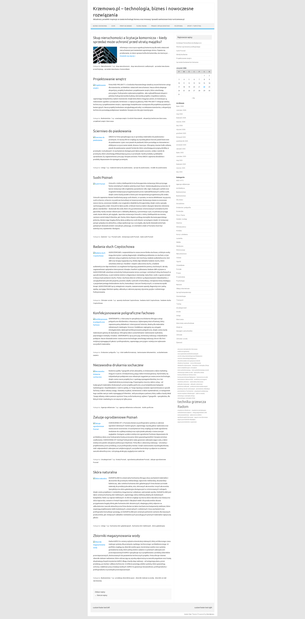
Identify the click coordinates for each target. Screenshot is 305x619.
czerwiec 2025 (181, 156)
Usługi (103, 167)
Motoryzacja (180, 250)
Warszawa (180, 319)
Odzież (178, 257)
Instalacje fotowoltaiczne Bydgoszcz (189, 43)
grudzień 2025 (181, 133)
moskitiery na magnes (200, 379)
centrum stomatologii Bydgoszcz (187, 358)
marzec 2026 (180, 121)
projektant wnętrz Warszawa (103, 121)
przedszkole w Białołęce (203, 389)
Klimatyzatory (181, 227)
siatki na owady (200, 393)
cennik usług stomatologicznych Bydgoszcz (190, 356)
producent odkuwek (183, 386)
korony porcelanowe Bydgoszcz (187, 377)
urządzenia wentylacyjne (199, 410)
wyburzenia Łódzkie (196, 415)
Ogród (178, 261)
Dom (113, 26)
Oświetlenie (180, 265)
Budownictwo (106, 118)
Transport (179, 300)
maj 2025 (179, 160)
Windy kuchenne (181, 54)
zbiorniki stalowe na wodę (145, 578)
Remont (179, 284)
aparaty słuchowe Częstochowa (128, 300)
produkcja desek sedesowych (186, 389)
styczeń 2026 (180, 129)
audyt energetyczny (183, 351)
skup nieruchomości (123, 66)
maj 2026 (179, 114)
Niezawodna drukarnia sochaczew (118, 365)
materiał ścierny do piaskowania (121, 167)
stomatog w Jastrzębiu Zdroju (186, 396)
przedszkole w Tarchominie (185, 391)
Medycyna (179, 246)
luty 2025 (179, 172)
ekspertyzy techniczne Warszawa (154, 118)
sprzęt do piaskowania (141, 167)
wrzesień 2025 (181, 145)
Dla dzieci (179, 200)
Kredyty (179, 230)
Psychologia (180, 281)
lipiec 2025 (180, 152)
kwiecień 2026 (181, 118)
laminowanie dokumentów (146, 352)
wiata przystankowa (183, 415)
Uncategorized (106, 459)
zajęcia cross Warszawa (201, 417)
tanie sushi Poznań (146, 237)
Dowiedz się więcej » (127, 56)
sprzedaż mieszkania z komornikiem (117, 69)
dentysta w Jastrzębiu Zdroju (200, 365)
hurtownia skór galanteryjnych (120, 526)
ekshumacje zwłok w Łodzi (185, 372)
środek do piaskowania (159, 167)
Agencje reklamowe (108, 407)
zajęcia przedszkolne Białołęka (186, 419)
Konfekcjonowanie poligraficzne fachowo (124, 313)
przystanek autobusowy (201, 391)
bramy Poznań (121, 459)
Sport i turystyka (194, 26)
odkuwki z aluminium (196, 384)
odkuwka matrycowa (183, 384)
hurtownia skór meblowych (141, 526)
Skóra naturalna (105, 472)
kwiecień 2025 (181, 164)
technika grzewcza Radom (192, 404)
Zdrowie (179, 335)
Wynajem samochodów (184, 331)
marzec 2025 (180, 168)
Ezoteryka (179, 211)
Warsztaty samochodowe (185, 323)
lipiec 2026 (180, 106)
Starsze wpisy (101, 595)
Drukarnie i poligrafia (108, 352)
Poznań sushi (116, 237)
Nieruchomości (106, 66)
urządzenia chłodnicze (184, 410)
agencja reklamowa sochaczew (130, 407)
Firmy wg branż (126, 26)
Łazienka (179, 238)
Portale (178, 269)
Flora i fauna (142, 26)
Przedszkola (180, 277)
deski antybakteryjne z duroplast (187, 367)
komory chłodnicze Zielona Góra (187, 374)
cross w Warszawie (195, 363)
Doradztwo (180, 203)
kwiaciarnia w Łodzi (202, 377)
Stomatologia (181, 296)
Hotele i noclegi (181, 219)
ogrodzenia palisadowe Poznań (138, 459)
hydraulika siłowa (199, 372)
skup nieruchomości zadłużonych (142, 66)
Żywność (104, 237)
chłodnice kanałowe (183, 363)
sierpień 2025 (181, 149)
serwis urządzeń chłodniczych (186, 393)
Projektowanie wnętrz (109, 79)
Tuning (178, 304)
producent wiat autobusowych (199, 386)
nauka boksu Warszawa (196, 381)
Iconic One (187, 614)
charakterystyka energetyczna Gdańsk (189, 361)
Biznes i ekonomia (100, 26)
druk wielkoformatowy (128, 352)
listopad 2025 (181, 137)
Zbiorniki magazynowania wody (116, 535)
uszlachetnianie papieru (185, 412)
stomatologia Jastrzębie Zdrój (186, 398)
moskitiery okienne (183, 381)
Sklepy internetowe (183, 288)
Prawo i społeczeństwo (160, 26)
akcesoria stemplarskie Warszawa (187, 349)
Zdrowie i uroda (106, 300)
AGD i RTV (179, 180)
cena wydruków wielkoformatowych (188, 353)
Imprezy (179, 223)
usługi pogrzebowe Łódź (200, 412)
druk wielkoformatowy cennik (200, 370)
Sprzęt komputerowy (183, 292)
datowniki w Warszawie (184, 365)
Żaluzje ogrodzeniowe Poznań (115, 417)
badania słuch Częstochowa (149, 300)
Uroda (178, 311)
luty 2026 (179, 125)
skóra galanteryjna (158, 526)
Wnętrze (179, 327)
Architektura (180, 188)
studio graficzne (147, 407)
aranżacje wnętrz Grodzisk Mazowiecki (128, 118)
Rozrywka (179, 26)
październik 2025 (182, 141)
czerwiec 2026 (181, 110)
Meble (178, 242)
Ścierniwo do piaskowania (112, 131)
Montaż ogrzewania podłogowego (188, 47)
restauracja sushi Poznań (130, 237)
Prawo (178, 273)
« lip (193, 98)
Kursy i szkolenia (182, 234)
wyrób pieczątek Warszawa (185, 417)
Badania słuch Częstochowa (113, 246)
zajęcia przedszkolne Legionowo (187, 422)
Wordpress (210, 614)
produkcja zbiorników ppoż (124, 578)
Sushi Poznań (103, 177)
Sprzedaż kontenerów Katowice (187, 62)
